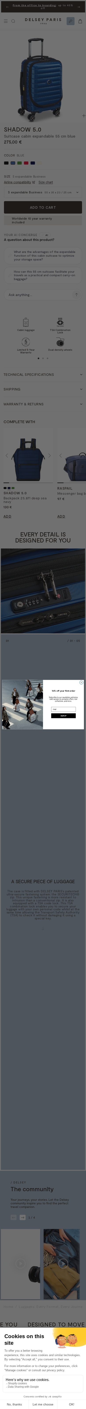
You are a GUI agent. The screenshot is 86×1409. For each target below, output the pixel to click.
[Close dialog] (81, 682)
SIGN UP (63, 716)
